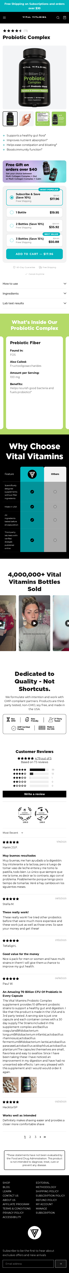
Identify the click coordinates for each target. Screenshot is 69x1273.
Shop (6, 1182)
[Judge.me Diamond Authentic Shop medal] (24, 814)
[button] (20, 770)
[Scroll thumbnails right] (63, 119)
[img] (11, 842)
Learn (7, 1191)
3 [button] (35, 1137)
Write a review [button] (34, 794)
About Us (9, 1200)
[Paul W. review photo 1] (11, 1085)
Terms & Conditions (17, 1208)
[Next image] (61, 77)
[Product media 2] (26, 118)
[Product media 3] (42, 118)
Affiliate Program (16, 1204)
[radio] (34, 197)
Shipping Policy (47, 1191)
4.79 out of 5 (43, 758)
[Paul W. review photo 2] (29, 1085)
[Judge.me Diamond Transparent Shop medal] (41, 814)
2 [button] (30, 1137)
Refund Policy (46, 1200)
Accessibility (12, 1217)
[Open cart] (65, 18)
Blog (6, 1187)
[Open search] (58, 18)
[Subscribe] (60, 1264)
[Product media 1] (10, 118)
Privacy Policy (13, 1212)
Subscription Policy (50, 1195)
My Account (44, 1204)
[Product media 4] (58, 118)
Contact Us (10, 1195)
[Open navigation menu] (4, 18)
